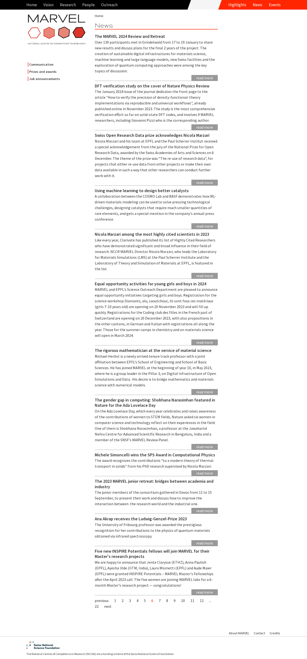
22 (97, 606)
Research (68, 4)
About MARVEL (239, 633)
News (257, 4)
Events (275, 4)
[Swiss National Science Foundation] (153, 645)
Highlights (237, 4)
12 (202, 600)
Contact (259, 633)
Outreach (109, 4)
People (88, 4)
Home (31, 4)
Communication (41, 64)
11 (192, 600)
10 (183, 600)
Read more (204, 77)
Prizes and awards (43, 71)
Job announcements (44, 79)
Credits (275, 633)
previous (102, 600)
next (108, 606)
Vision (48, 4)
